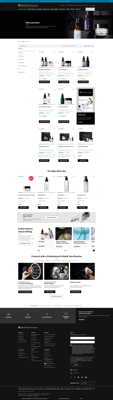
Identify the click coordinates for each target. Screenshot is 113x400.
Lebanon (20, 389)
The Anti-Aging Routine (83, 146)
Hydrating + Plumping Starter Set (65, 146)
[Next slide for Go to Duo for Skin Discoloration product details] (53, 97)
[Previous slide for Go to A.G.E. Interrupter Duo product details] (59, 97)
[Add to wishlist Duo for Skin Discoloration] (54, 89)
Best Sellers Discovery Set (44, 69)
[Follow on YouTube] (86, 377)
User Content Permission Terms (46, 393)
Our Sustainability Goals (35, 342)
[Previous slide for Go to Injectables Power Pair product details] (79, 59)
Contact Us (33, 355)
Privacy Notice (84, 360)
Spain (55, 389)
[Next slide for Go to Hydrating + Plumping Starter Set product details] (73, 136)
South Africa (51, 389)
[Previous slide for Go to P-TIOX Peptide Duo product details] (59, 59)
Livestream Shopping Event (49, 336)
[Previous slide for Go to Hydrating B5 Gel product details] (39, 184)
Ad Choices (46, 357)
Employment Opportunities (36, 346)
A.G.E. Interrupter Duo (63, 106)
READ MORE (41, 246)
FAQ (32, 353)
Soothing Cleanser (81, 195)
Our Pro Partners (34, 339)
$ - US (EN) (62, 5)
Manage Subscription (22, 353)
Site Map (19, 393)
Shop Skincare (21, 334)
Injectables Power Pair (83, 69)
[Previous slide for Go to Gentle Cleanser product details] (58, 184)
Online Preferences (47, 355)
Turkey (72, 389)
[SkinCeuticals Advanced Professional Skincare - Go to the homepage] (28, 5)
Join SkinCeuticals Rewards (23, 357)
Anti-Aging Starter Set (44, 146)
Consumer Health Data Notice (36, 360)
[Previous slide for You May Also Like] (17, 192)
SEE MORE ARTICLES (25, 243)
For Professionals (34, 348)
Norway (33, 389)
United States (86, 389)
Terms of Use (46, 353)
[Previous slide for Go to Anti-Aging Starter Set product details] (40, 136)
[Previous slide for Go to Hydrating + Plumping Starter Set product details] (59, 136)
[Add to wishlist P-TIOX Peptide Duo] (73, 52)
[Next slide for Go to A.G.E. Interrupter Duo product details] (73, 97)
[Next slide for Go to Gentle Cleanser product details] (74, 184)
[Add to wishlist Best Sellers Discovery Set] (54, 52)
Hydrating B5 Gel (41, 195)
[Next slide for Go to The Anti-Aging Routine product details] (92, 136)
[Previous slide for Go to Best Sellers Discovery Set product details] (40, 59)
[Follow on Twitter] (74, 377)
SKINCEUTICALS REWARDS (64, 398)
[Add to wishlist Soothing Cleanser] (93, 176)
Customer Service (79, 5)
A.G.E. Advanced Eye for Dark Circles (26, 195)
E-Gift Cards (20, 355)
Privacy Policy (47, 351)
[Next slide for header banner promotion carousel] (110, 1)
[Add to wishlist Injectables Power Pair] (93, 52)
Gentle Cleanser (61, 195)
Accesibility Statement (48, 361)
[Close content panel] (111, 1)
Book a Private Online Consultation (48, 339)
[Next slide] (94, 250)
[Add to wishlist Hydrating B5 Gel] (54, 176)
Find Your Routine (52, 217)
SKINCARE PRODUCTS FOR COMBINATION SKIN (73, 305)
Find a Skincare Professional (49, 345)
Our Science (33, 341)
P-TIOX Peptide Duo (62, 69)
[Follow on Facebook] (71, 377)
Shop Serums (20, 336)
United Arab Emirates (79, 389)
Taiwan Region (67, 389)
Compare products (87, 45)
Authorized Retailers (35, 357)
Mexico (24, 389)
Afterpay (32, 359)
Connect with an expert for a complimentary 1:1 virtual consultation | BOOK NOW (55, 1)
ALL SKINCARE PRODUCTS (46, 305)
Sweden (58, 389)
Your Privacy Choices (50, 363)
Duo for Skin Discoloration (45, 106)
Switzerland (62, 389)
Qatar (42, 389)
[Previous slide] (39, 250)
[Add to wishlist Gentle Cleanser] (74, 176)
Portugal (39, 389)
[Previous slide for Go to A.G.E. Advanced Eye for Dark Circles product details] (19, 184)
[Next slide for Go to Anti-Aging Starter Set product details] (53, 136)
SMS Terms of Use (37, 393)
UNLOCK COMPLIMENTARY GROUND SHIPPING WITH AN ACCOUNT (34, 398)
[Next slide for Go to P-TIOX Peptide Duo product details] (73, 59)
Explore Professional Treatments (48, 342)
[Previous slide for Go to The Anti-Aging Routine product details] (79, 136)
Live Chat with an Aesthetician (49, 334)
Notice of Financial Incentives (77, 353)
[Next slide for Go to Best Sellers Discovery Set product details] (53, 59)
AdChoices (29, 395)
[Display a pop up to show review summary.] (50, 76)
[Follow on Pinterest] (78, 377)
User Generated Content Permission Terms (48, 360)
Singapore (46, 389)
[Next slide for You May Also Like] (96, 192)
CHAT (81, 398)
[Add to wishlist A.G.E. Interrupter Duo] (73, 89)
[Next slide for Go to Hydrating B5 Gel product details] (54, 184)
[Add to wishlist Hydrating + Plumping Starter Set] (73, 129)
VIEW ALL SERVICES (56, 296)
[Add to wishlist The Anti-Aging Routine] (93, 129)
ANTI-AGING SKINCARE (57, 305)
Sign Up (76, 365)
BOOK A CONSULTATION (25, 291)
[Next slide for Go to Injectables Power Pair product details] (92, 59)
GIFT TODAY (80, 121)
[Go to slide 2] (67, 250)
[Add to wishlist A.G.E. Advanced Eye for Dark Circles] (34, 176)
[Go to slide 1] (65, 250)
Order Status (20, 351)
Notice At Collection (48, 365)
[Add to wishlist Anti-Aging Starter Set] (54, 129)
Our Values (33, 344)
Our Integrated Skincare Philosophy (35, 335)
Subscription (9, 317)
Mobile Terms (78, 349)
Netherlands (28, 389)
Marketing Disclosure (79, 359)
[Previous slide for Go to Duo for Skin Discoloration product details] (40, 97)
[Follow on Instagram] (82, 377)
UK (74, 389)
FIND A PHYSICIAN (75, 291)
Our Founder (33, 337)
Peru (36, 389)
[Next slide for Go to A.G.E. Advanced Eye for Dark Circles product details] (34, 184)
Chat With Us (28, 317)
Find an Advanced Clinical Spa (49, 343)
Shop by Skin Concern (22, 339)
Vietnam (90, 389)
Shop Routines (21, 338)
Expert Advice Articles (22, 341)
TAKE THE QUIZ (49, 291)
